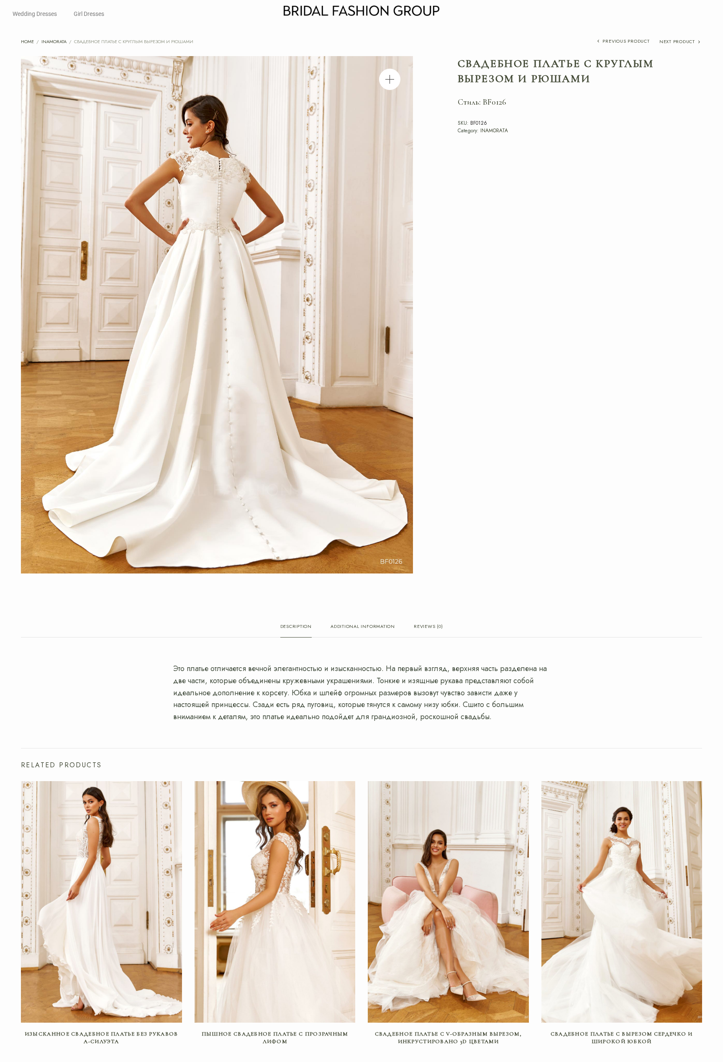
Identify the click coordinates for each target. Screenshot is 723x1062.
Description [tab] (296, 627)
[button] (389, 79)
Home (27, 41)
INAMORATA (54, 41)
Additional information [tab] (363, 627)
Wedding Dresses (35, 13)
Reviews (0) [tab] (428, 627)
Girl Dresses (89, 13)
